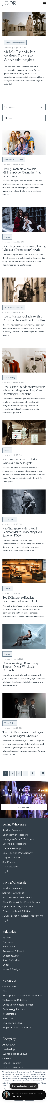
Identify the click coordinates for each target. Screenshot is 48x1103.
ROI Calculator (10, 866)
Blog (5, 991)
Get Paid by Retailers (14, 844)
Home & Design (11, 969)
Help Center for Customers (17, 1027)
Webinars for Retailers (14, 1000)
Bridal (5, 965)
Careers (6, 1058)
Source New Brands (13, 893)
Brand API (8, 1018)
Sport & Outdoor (11, 960)
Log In (5, 871)
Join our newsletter (13, 1067)
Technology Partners (13, 1009)
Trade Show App (11, 848)
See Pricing (8, 862)
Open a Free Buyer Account (17, 906)
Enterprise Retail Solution (16, 911)
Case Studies (9, 986)
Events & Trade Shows (14, 1054)
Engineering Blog (12, 1023)
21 (43, 773)
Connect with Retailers (15, 835)
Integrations (9, 1014)
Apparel (6, 937)
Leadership (8, 1049)
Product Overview (12, 830)
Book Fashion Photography (17, 853)
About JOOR (9, 1045)
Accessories (8, 946)
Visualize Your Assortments (17, 897)
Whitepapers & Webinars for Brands (22, 995)
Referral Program (11, 1063)
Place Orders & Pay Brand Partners (21, 902)
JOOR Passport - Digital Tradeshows (22, 916)
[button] (44, 3)
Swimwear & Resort (13, 951)
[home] (8, 3)
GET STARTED (24, 807)
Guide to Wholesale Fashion (18, 1005)
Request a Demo (11, 857)
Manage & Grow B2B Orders (18, 839)
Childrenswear (10, 956)
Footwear (7, 942)
